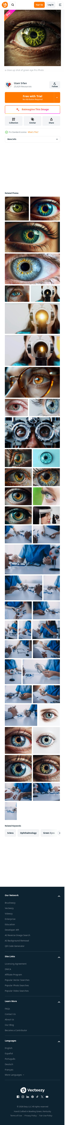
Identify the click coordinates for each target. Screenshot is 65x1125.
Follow (55, 86)
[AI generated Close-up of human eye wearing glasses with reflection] (32, 425)
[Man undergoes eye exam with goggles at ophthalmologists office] (32, 493)
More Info (11, 139)
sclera (10, 1117)
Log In (51, 4)
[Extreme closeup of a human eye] (18, 576)
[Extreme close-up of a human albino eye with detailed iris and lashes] (16, 450)
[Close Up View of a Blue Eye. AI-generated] (20, 468)
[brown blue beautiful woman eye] (18, 595)
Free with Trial (32, 97)
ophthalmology (28, 1117)
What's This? (33, 132)
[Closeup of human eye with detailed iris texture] (18, 538)
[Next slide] (53, 1117)
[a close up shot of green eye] (17, 209)
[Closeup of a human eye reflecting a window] (18, 519)
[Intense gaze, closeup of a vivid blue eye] (17, 319)
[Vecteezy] (5, 5)
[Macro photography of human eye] (18, 557)
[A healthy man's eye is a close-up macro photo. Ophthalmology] (18, 615)
